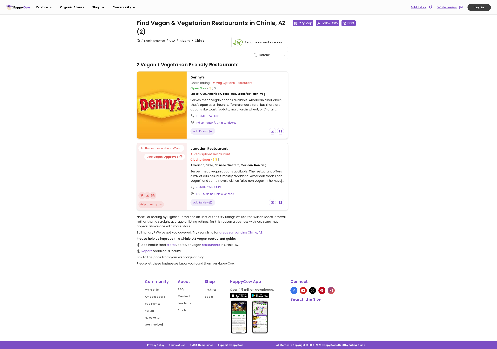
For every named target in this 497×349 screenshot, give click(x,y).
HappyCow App (245, 281)
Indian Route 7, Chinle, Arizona (216, 123)
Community (121, 7)
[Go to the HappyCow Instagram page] (331, 290)
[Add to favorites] (280, 131)
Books (209, 297)
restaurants (211, 245)
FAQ (181, 289)
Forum (149, 311)
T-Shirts (210, 290)
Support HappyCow (230, 345)
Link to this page (149, 257)
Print (351, 23)
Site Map (184, 310)
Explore (42, 7)
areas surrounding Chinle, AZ (240, 232)
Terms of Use (177, 345)
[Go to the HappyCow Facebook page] (293, 290)
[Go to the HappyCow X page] (312, 290)
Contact (184, 296)
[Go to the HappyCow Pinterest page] (321, 290)
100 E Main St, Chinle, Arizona (215, 194)
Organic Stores (72, 7)
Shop (96, 7)
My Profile (152, 290)
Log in (479, 7)
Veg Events (152, 304)
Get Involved (154, 325)
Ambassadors (155, 297)
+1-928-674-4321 (207, 116)
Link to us (184, 303)
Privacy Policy (155, 345)
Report (146, 251)
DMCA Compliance (201, 345)
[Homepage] (18, 7)
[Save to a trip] (272, 131)
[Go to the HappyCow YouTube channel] (303, 290)
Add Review (201, 131)
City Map (305, 23)
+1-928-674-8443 (208, 187)
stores (171, 245)
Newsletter (153, 318)
